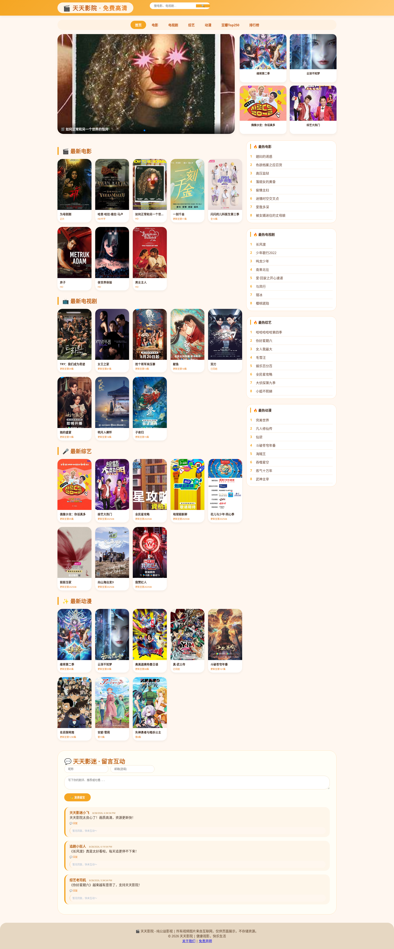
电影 (155, 25)
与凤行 (261, 286)
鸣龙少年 (262, 261)
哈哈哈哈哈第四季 (269, 332)
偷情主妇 (262, 190)
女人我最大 (264, 349)
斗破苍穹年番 (266, 445)
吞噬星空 (262, 462)
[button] (138, 130)
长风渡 (261, 244)
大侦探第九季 (266, 383)
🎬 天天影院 (95, 8)
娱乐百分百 (264, 366)
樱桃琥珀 (262, 303)
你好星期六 (264, 340)
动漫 (208, 25)
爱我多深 (262, 207)
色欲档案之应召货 (269, 165)
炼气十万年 (264, 470)
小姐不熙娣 (264, 391)
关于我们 (188, 941)
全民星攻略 (264, 374)
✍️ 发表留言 (77, 797)
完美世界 (262, 420)
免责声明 (205, 941)
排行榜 (254, 25)
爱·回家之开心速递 (269, 278)
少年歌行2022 (266, 253)
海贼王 (261, 454)
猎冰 (259, 295)
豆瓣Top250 (230, 25)
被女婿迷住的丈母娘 (270, 215)
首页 (138, 25)
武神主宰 (262, 479)
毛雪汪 (261, 357)
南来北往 (262, 269)
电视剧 (173, 25)
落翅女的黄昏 (266, 181)
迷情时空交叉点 (267, 198)
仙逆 (259, 437)
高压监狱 (262, 173)
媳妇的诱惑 (264, 156)
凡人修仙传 (264, 428)
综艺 (191, 25)
